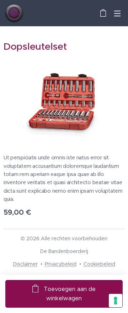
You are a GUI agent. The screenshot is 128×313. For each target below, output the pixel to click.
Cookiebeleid (99, 264)
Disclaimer (25, 264)
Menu (117, 13)
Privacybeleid (60, 264)
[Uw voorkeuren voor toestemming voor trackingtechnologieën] (115, 300)
